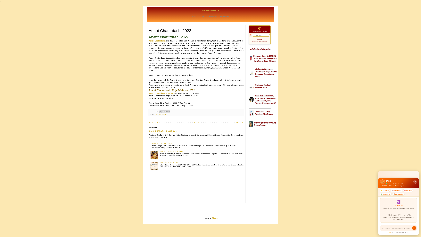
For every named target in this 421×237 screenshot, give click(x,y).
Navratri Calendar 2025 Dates (171, 152)
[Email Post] (156, 112)
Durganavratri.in (210, 11)
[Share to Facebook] (167, 111)
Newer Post (153, 122)
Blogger (215, 218)
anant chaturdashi (161, 115)
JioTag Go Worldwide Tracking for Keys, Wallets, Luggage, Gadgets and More (266, 72)
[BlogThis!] (162, 111)
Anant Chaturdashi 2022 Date (162, 93)
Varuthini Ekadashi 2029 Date (163, 131)
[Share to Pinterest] (169, 111)
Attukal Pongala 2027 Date (161, 144)
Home (196, 122)
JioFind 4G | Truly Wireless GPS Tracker (264, 113)
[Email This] (160, 111)
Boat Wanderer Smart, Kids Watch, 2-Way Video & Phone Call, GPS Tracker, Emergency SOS (265, 99)
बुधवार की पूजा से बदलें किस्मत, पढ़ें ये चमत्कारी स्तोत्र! (265, 124)
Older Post (239, 122)
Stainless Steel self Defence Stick (263, 86)
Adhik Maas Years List (169, 163)
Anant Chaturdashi (157, 41)
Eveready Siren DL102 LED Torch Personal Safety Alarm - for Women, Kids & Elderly (265, 58)
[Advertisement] (260, 167)
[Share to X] (165, 111)
